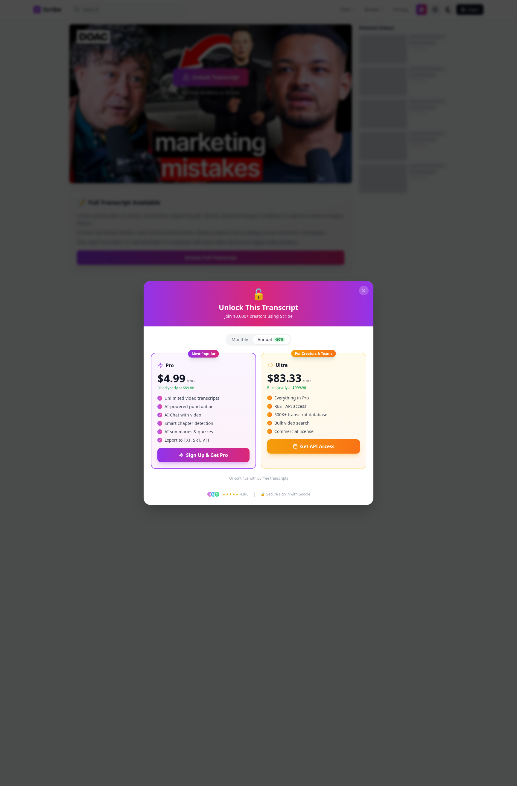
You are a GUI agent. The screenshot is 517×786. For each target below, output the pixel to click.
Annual (271, 339)
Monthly (240, 339)
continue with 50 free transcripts (261, 478)
